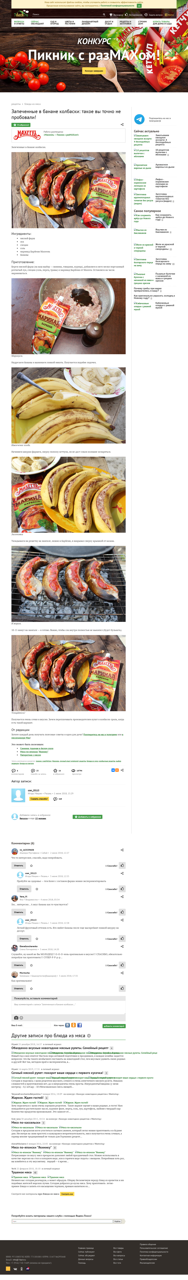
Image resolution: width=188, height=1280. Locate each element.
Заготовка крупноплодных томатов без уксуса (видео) (164, 197)
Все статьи (118, 1259)
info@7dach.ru (19, 1259)
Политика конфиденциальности (154, 1251)
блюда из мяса (92, 761)
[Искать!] (104, 14)
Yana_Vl (23, 896)
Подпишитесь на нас (94, 734)
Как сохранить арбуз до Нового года (165, 217)
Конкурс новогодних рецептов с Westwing (97, 1094)
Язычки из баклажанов (162, 230)
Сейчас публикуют (86, 1251)
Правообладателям (148, 1259)
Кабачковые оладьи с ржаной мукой (165, 305)
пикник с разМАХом (43, 761)
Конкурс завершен (94, 70)
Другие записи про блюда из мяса (48, 1035)
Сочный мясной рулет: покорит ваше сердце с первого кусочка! (57, 1073)
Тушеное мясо (21, 1172)
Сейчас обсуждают (86, 1255)
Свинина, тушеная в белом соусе (36, 748)
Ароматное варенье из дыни (165, 166)
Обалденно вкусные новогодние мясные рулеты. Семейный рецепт (59, 1048)
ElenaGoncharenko (29, 946)
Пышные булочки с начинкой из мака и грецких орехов (165, 277)
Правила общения (148, 1244)
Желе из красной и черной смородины (165, 246)
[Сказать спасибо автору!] (122, 865)
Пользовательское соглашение (154, 1248)
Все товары (118, 1248)
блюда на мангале (27, 763)
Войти (171, 14)
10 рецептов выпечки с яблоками (162, 152)
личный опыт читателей (69, 761)
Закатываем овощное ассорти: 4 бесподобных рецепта (163, 140)
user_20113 (30, 873)
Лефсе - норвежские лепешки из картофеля (162, 183)
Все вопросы (119, 1255)
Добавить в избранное (89, 816)
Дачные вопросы (85, 1259)
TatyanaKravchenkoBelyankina (26, 1094)
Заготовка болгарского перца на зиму (164, 261)
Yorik (13, 1168)
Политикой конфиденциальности (117, 5)
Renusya (24, 818)
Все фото (117, 1251)
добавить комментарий (114, 1026)
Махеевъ (55, 761)
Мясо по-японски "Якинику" (34, 751)
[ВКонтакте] (113, 770)
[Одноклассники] (117, 770)
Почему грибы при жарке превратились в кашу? (148, 289)
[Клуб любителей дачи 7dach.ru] (21, 13)
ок (139, 6)
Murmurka (25, 972)
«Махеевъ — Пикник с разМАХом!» (61, 134)
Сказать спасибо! (39, 798)
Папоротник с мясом (30, 755)
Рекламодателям (147, 1263)
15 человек (40, 818)
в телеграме (111, 734)
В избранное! (23, 125)
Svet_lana (16, 1118)
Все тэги (117, 1263)
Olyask (14, 1044)
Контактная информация (151, 1255)
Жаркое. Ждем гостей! (27, 1097)
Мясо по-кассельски (25, 1122)
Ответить (18, 865)
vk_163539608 (27, 849)
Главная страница (86, 1248)
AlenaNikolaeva (18, 1143)
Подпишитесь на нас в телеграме (160, 119)
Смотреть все (67, 1194)
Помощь (82, 1263)
